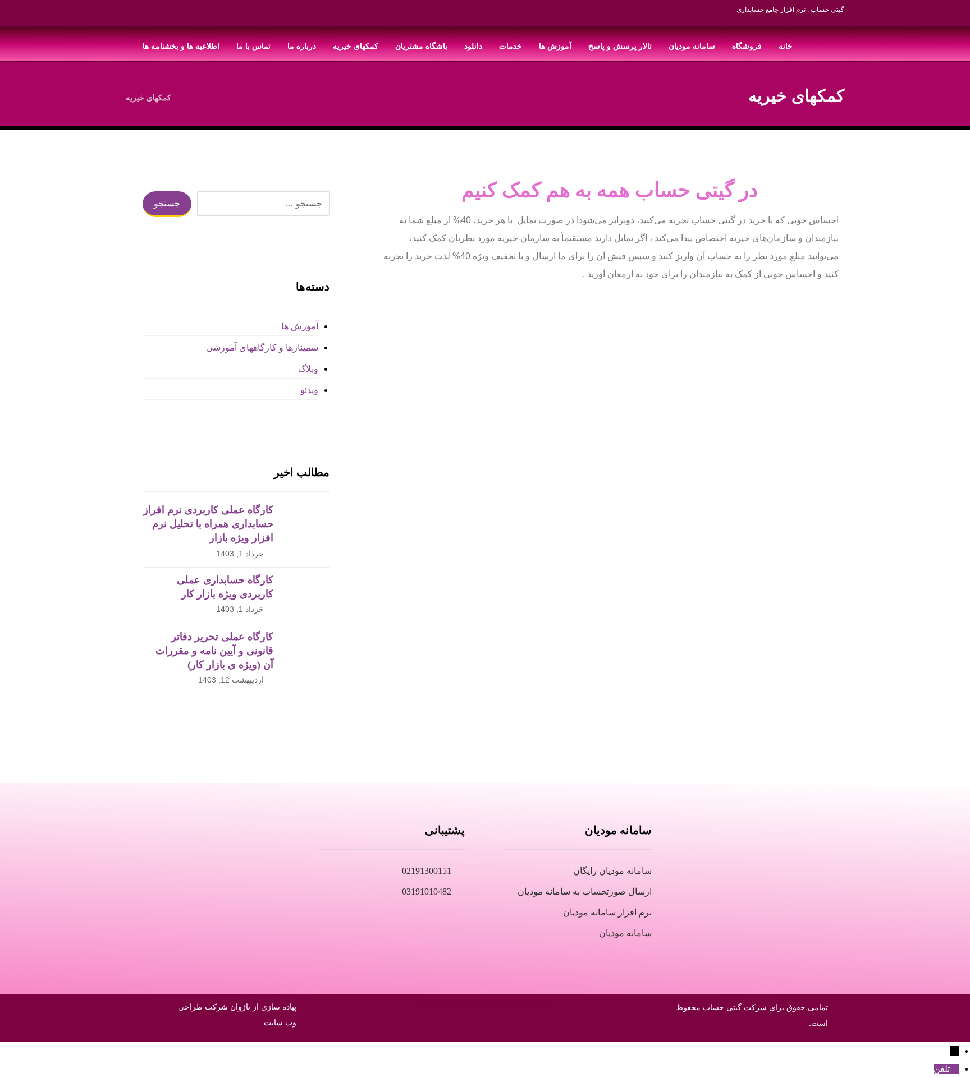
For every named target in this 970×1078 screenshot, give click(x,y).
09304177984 (253, 871)
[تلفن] (954, 1069)
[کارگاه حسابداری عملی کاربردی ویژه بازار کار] (307, 595)
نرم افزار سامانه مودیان (607, 912)
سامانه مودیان (625, 933)
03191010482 (426, 891)
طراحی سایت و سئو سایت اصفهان (485, 1003)
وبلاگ (308, 369)
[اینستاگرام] (196, 17)
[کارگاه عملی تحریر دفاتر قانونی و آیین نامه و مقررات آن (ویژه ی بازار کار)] (307, 652)
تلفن (942, 1069)
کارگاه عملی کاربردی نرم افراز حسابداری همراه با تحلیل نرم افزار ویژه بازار (208, 523)
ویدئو (309, 390)
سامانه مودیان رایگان (612, 871)
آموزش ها (299, 326)
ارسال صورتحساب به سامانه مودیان (585, 891)
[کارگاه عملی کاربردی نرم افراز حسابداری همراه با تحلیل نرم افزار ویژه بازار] (307, 525)
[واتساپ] (151, 17)
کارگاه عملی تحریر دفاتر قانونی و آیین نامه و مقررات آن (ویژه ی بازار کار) (214, 650)
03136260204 (253, 912)
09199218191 (253, 891)
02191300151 (426, 871)
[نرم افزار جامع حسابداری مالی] (819, 44)
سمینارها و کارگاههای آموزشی (262, 347)
